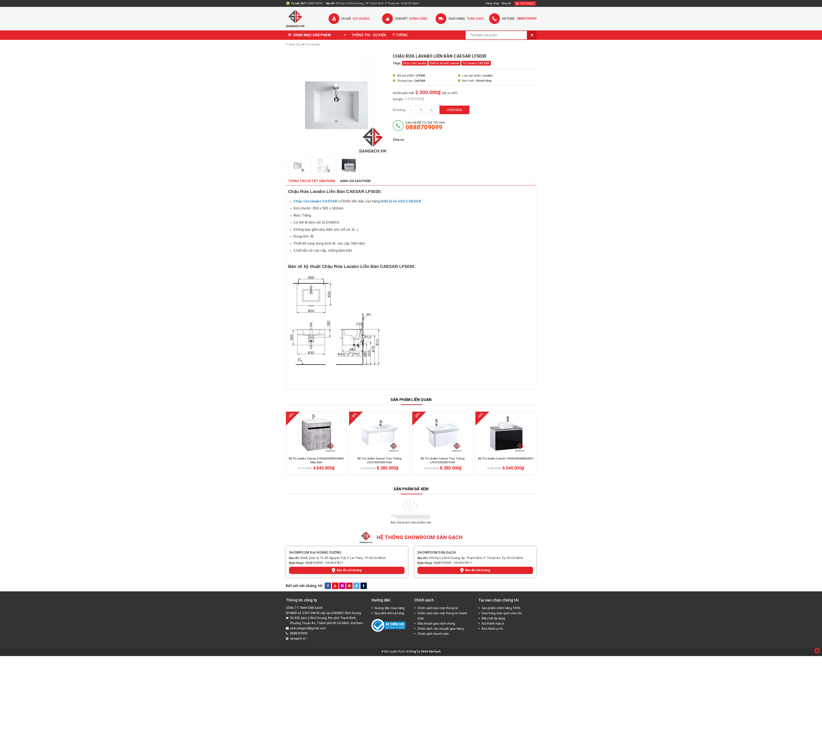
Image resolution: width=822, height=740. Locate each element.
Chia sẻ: (399, 139)
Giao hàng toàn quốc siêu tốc (502, 613)
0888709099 (315, 3)
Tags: (397, 63)
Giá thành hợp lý (493, 623)
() (527, 3)
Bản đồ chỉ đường (349, 570)
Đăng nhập (492, 3)
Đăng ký (506, 3)
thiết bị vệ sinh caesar (445, 63)
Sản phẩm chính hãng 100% (501, 608)
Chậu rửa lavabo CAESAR (315, 201)
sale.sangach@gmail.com (308, 628)
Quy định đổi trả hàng (389, 613)
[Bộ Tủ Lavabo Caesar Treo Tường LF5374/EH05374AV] (379, 433)
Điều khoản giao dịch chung (436, 623)
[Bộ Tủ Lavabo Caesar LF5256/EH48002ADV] (505, 433)
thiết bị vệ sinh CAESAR (401, 201)
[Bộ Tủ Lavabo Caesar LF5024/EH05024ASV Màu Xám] (316, 433)
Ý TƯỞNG (400, 35)
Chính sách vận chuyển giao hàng (440, 628)
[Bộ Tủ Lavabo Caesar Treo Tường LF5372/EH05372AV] (442, 433)
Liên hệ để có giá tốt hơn (425, 125)
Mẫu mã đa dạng (493, 618)
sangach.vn (298, 638)
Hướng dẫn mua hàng (390, 608)
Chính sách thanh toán (433, 633)
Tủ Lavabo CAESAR (476, 63)
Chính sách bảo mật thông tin (437, 608)
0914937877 (334, 563)
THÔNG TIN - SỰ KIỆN (369, 35)
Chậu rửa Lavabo (415, 63)
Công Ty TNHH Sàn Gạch (425, 651)
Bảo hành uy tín (492, 628)
